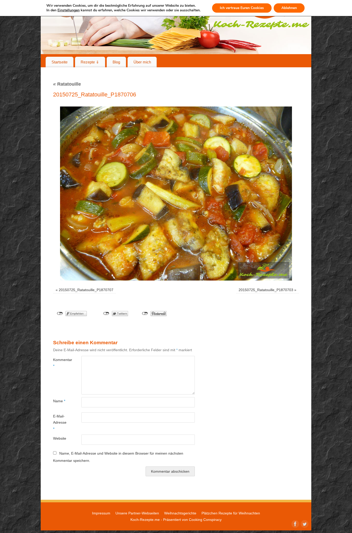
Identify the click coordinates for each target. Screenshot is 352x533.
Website (59, 438)
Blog (116, 62)
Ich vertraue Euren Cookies (242, 7)
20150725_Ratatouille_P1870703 (266, 290)
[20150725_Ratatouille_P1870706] (176, 193)
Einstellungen (68, 10)
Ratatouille (67, 84)
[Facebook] (294, 523)
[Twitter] (304, 523)
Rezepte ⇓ (90, 62)
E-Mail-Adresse (59, 422)
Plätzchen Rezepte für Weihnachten (231, 513)
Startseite (60, 62)
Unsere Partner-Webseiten (137, 513)
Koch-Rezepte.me (145, 520)
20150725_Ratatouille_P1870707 (86, 290)
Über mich (142, 62)
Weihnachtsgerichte (180, 513)
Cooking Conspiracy (205, 520)
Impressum (101, 513)
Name (59, 401)
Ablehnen (289, 7)
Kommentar (60, 363)
